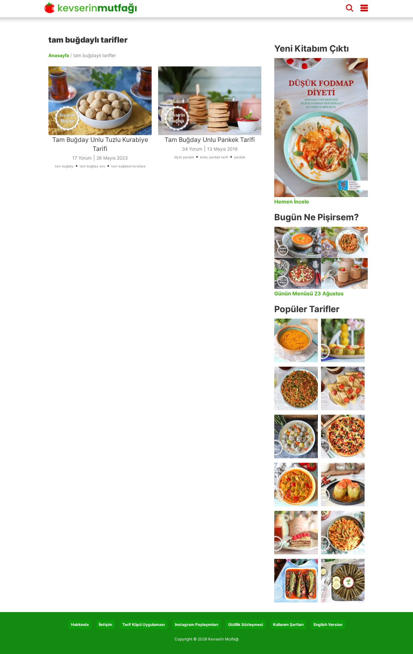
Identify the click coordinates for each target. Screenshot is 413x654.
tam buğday (64, 166)
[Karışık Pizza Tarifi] (343, 436)
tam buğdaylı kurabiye (128, 166)
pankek (239, 157)
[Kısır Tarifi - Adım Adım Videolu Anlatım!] (296, 388)
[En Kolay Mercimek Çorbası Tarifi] (296, 340)
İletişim (105, 624)
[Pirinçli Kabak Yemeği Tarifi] (296, 484)
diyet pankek (184, 157)
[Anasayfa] (93, 10)
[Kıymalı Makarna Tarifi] (343, 532)
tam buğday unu (92, 166)
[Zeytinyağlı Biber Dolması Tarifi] (343, 340)
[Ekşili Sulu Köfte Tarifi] (296, 436)
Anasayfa (58, 55)
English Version (328, 624)
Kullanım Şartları (288, 624)
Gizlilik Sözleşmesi (245, 624)
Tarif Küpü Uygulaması (143, 624)
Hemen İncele (291, 201)
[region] (158, 240)
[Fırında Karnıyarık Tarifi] (296, 580)
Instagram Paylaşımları (196, 624)
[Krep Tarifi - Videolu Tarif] (343, 388)
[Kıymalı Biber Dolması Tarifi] (343, 484)
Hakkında (80, 624)
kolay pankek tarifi (214, 157)
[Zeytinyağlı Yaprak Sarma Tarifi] (343, 580)
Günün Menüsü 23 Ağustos (309, 293)
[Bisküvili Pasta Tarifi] (296, 532)
